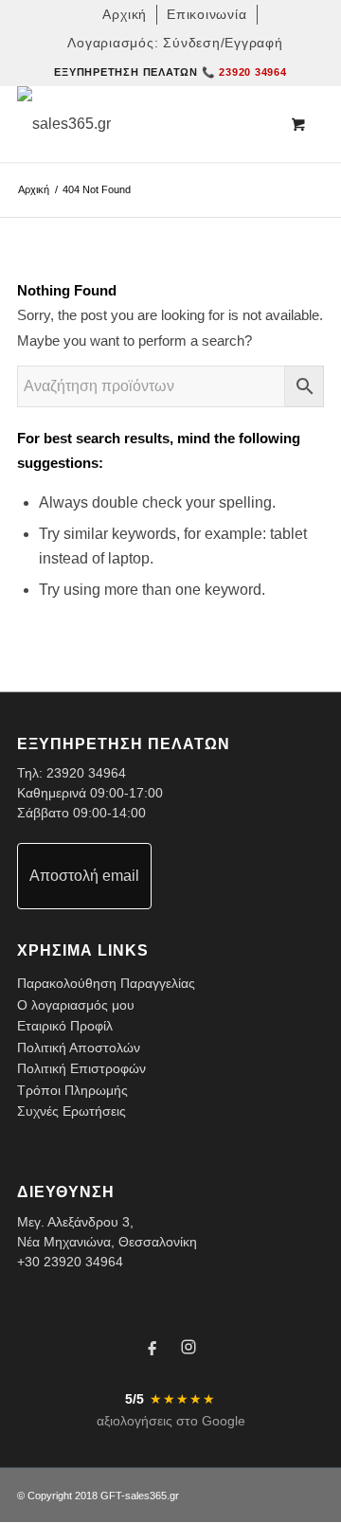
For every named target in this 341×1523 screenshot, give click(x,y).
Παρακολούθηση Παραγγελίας (106, 983)
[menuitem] (125, 15)
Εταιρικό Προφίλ (65, 1025)
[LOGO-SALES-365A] (139, 124)
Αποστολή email (84, 876)
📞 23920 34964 (244, 72)
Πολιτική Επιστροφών (81, 1068)
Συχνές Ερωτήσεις (71, 1111)
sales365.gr (152, 1495)
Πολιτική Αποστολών (78, 1047)
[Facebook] (152, 1349)
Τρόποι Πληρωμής (72, 1090)
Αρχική (33, 189)
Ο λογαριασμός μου (76, 1004)
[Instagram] (188, 1349)
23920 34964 (86, 772)
